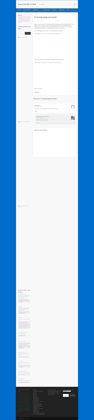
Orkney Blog (37, 10)
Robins (28, 395)
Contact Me (62, 10)
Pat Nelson (20, 306)
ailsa (19, 339)
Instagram (19, 22)
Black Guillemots (21, 399)
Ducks (26, 398)
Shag (25, 407)
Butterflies (20, 397)
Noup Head (20, 411)
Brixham (27, 402)
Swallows (28, 398)
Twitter (73, 4)
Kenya (24, 407)
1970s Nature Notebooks (24, 405)
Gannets (25, 399)
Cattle (27, 396)
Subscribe (27, 33)
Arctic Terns (24, 397)
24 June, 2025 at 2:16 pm (40, 117)
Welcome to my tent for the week (24, 372)
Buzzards (21, 407)
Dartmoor (29, 399)
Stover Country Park (25, 408)
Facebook (70, 4)
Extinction (19, 404)
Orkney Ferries (27, 403)
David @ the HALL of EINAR (40, 20)
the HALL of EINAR (46, 10)
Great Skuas (20, 392)
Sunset (19, 398)
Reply (36, 111)
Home (19, 9)
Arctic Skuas (23, 393)
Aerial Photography (21, 401)
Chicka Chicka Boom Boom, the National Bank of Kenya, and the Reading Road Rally (23, 296)
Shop (68, 9)
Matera (28, 401)
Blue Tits (19, 402)
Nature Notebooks (27, 10)
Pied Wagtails (37, 92)
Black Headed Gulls (21, 403)
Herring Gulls (24, 392)
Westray (54, 10)
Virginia (22, 404)
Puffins (28, 410)
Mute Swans (24, 410)
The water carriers (22, 333)
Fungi (25, 401)
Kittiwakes (24, 406)
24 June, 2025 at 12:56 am (38, 106)
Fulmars (25, 395)
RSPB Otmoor (23, 398)
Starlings (27, 397)
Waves (25, 396)
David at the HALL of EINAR (27, 4)
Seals (23, 396)
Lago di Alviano (23, 402)
